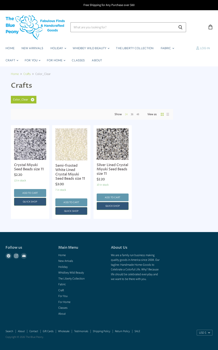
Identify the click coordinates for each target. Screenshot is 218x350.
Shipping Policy (101, 331)
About (97, 60)
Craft (11, 60)
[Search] (180, 27)
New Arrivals (32, 48)
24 (126, 114)
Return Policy (122, 331)
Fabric (166, 48)
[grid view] (162, 114)
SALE (137, 331)
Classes (78, 60)
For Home (55, 60)
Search (9, 331)
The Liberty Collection (134, 48)
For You (31, 60)
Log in (204, 48)
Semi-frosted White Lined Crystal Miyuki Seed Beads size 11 (70, 172)
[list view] (168, 114)
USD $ (202, 333)
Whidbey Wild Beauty (90, 48)
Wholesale (63, 331)
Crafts (27, 74)
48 (137, 114)
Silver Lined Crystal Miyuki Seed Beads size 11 (112, 169)
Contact (33, 331)
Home (10, 48)
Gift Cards (48, 331)
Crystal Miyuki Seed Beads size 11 (29, 167)
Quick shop (30, 201)
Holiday (57, 48)
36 (132, 114)
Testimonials (81, 331)
